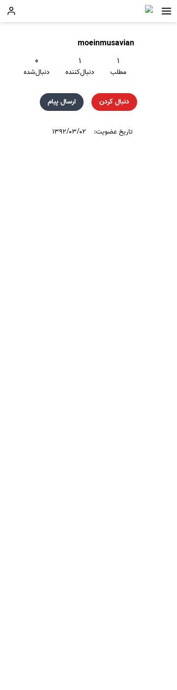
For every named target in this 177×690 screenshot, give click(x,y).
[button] (166, 11)
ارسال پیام (62, 101)
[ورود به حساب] (11, 11)
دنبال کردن (114, 101)
